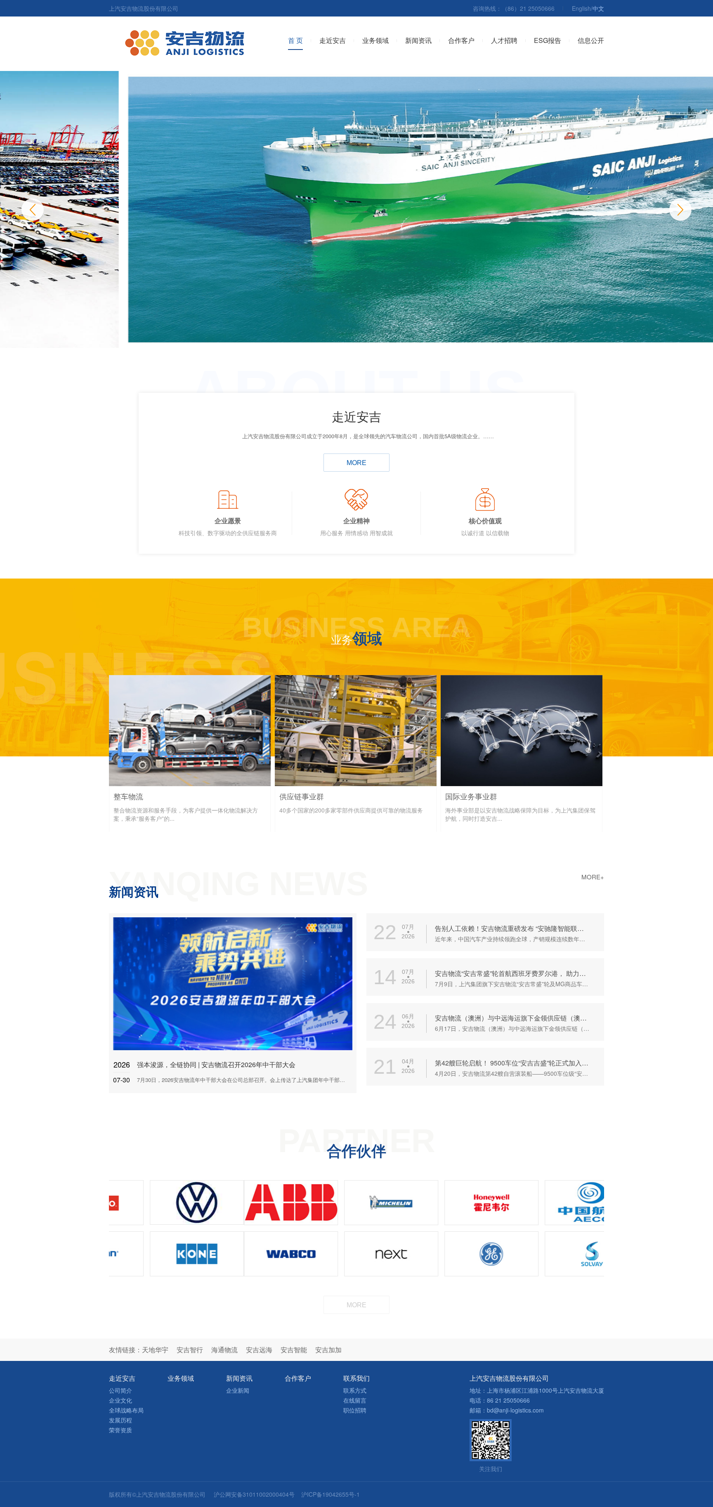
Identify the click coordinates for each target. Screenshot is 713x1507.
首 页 (295, 40)
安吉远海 (259, 1349)
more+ (592, 876)
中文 (598, 8)
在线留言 (354, 1400)
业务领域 (375, 40)
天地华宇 (155, 1349)
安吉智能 (294, 1349)
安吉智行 (190, 1349)
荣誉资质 (120, 1430)
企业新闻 (237, 1390)
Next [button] (680, 209)
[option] (356, 209)
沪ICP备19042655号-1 (330, 1494)
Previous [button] (32, 209)
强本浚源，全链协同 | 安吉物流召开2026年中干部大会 (216, 1064)
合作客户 (461, 40)
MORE (356, 462)
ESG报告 (547, 40)
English (581, 8)
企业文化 (120, 1400)
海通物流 (224, 1349)
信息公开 (591, 40)
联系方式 (354, 1390)
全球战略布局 (126, 1410)
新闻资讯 (418, 40)
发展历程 (120, 1420)
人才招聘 (504, 40)
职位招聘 (354, 1410)
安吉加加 (328, 1349)
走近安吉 (332, 40)
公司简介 (120, 1390)
